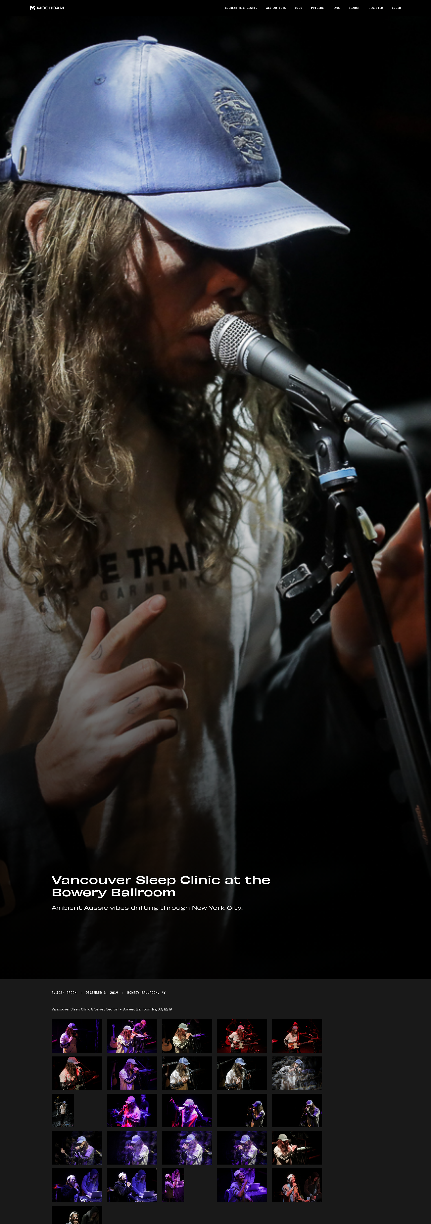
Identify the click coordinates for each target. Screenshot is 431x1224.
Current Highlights (241, 7)
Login (396, 7)
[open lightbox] (77, 1036)
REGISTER (376, 7)
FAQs (336, 7)
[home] (63, 7)
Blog (298, 7)
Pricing (317, 7)
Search (354, 7)
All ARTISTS (276, 7)
